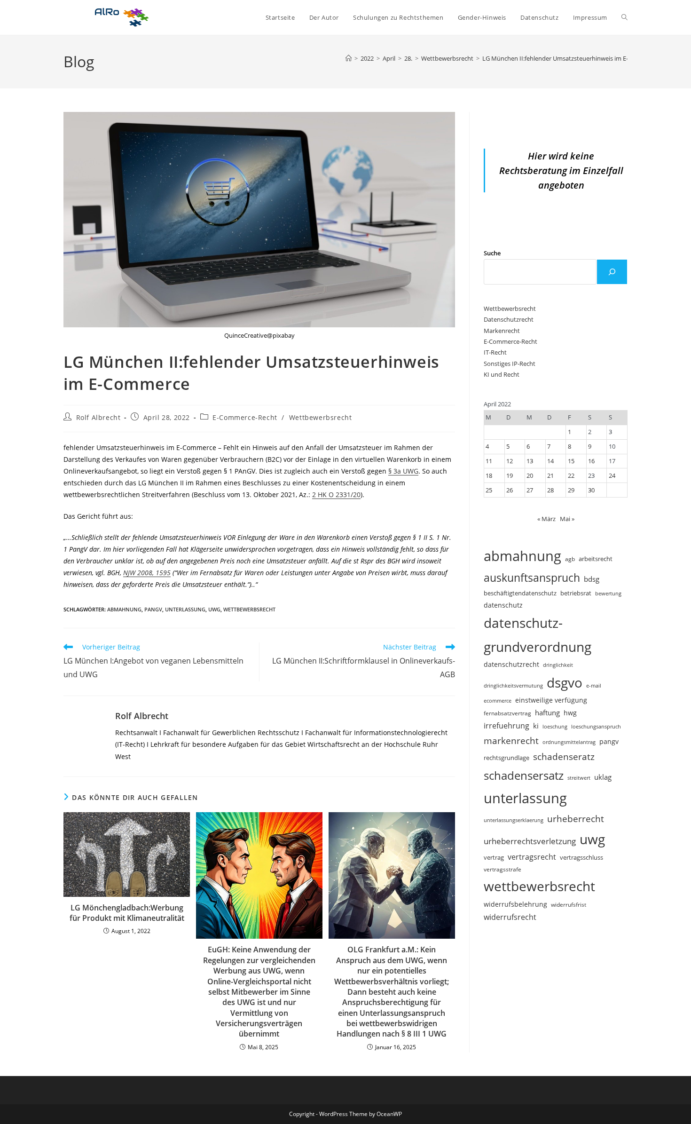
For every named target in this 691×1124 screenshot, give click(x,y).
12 (509, 461)
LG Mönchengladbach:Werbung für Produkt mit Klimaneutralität (127, 912)
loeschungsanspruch (596, 726)
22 (571, 475)
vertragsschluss (581, 857)
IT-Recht (495, 352)
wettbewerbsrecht (249, 609)
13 (529, 461)
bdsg (591, 579)
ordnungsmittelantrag (569, 741)
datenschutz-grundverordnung (537, 635)
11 (489, 461)
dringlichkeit (558, 665)
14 (550, 461)
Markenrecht (502, 330)
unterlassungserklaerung (513, 819)
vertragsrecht (532, 857)
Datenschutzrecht (509, 319)
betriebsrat (575, 593)
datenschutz (503, 605)
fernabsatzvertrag (507, 713)
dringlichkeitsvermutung (513, 685)
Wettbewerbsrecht (320, 417)
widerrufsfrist (568, 904)
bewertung (608, 593)
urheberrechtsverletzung (530, 841)
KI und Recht (501, 374)
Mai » (567, 519)
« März (546, 519)
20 (529, 475)
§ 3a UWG (403, 471)
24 (612, 475)
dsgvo (564, 682)
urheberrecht (575, 818)
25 (489, 490)
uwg (214, 609)
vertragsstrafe (502, 869)
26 (509, 490)
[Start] (349, 58)
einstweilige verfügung (551, 700)
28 (550, 490)
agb (570, 558)
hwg (570, 712)
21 (550, 475)
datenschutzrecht (511, 664)
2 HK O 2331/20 (336, 494)
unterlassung (185, 609)
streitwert (578, 777)
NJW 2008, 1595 (147, 572)
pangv (153, 609)
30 (591, 490)
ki (536, 725)
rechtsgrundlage (506, 757)
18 (489, 475)
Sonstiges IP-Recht (509, 363)
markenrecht (511, 740)
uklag (603, 777)
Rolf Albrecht (98, 417)
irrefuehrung (506, 725)
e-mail (593, 685)
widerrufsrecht (510, 917)
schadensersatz (524, 775)
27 (529, 490)
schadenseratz (564, 756)
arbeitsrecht (595, 558)
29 (571, 490)
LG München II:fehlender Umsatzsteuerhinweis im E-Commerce (570, 58)
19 (509, 475)
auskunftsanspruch (532, 577)
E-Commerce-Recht (244, 417)
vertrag (494, 858)
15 (571, 461)
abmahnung (124, 609)
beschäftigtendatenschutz (520, 593)
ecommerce (497, 700)
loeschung (554, 726)
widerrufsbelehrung (515, 904)
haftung (547, 712)
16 (591, 461)
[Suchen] (612, 272)
